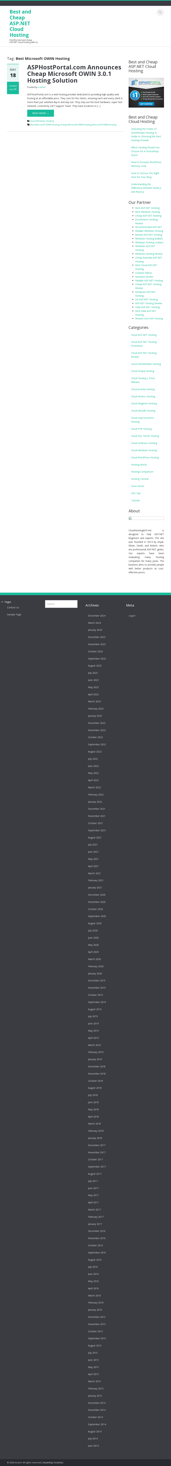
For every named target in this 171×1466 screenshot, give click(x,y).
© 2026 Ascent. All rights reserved (24, 1462)
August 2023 (95, 665)
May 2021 (93, 859)
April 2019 (93, 1037)
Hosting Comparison (142, 471)
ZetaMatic (58, 1462)
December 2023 (96, 637)
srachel (41, 87)
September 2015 (97, 1338)
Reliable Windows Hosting (149, 230)
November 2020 (97, 901)
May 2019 (93, 1030)
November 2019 (97, 987)
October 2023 (95, 651)
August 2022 (95, 751)
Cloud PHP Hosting (141, 428)
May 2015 (93, 1367)
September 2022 (97, 744)
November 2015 (97, 1324)
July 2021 (93, 844)
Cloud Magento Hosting (144, 403)
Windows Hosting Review (148, 253)
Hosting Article (139, 464)
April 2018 (93, 1116)
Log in (132, 615)
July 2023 (93, 672)
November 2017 (97, 1152)
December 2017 (96, 1145)
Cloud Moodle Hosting (143, 410)
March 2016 (94, 1295)
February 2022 (96, 794)
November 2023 (97, 644)
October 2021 (95, 823)
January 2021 (95, 887)
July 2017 (93, 1181)
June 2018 (93, 1102)
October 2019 (95, 994)
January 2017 (95, 1224)
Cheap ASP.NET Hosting (148, 215)
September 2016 (97, 1252)
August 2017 (95, 1173)
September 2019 (97, 1002)
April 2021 (93, 866)
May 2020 (93, 944)
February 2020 (96, 966)
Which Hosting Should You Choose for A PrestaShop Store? (145, 151)
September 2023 (97, 658)
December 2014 (96, 1402)
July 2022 (93, 758)
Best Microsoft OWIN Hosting (44, 124)
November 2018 (97, 1073)
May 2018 (93, 1109)
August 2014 (95, 1431)
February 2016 (96, 1302)
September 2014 (97, 1424)
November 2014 (97, 1409)
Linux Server (137, 486)
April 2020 (93, 951)
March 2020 (94, 959)
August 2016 (95, 1259)
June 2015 (93, 1359)
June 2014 (93, 1445)
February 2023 (96, 708)
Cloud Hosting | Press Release (143, 380)
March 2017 (94, 1209)
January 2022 (95, 801)
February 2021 (96, 880)
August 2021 (95, 837)
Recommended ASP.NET (148, 227)
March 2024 (94, 622)
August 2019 (95, 1009)
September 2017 (97, 1166)
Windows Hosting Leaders (149, 242)
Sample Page (14, 614)
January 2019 (95, 1059)
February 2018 (96, 1130)
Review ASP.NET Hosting (148, 234)
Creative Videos (143, 272)
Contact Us (13, 607)
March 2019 (94, 1045)
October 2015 (95, 1331)
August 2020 (95, 923)
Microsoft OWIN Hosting (104, 124)
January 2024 (95, 629)
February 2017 (96, 1216)
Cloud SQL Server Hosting (145, 435)
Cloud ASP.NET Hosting (143, 334)
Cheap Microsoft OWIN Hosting (75, 124)
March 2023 (94, 701)
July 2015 (93, 1352)
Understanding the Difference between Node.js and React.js (146, 188)
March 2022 (94, 787)
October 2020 (95, 909)
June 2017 (93, 1188)
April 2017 (93, 1202)
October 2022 (95, 737)
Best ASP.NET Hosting (147, 208)
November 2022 (97, 730)
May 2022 (93, 773)
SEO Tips (136, 493)
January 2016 (95, 1309)
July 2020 (93, 930)
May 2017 (93, 1195)
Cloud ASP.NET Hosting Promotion (143, 343)
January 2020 (95, 973)
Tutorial (135, 500)
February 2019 (96, 1052)
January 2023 (95, 715)
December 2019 (96, 980)
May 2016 (93, 1281)
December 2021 (96, 808)
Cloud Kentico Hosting (143, 396)
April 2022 (93, 780)
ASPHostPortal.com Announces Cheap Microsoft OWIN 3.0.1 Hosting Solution (74, 73)
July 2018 (93, 1095)
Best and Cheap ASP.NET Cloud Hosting (20, 23)
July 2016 (93, 1266)
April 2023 (93, 694)
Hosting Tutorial (139, 478)
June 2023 (93, 680)
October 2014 (95, 1417)
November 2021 (97, 816)
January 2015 (95, 1395)
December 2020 (96, 894)
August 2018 (95, 1087)
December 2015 (96, 1317)
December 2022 (96, 723)
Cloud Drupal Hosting (142, 371)
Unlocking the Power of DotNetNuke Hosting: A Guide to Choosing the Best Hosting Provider (146, 134)
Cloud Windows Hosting (42, 120)
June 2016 (93, 1274)
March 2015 (94, 1381)
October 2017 (95, 1159)
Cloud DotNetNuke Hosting (146, 364)
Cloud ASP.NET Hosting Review (143, 354)
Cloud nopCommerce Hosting (142, 419)
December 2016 (96, 1231)
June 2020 (93, 937)
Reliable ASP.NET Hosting (149, 280)
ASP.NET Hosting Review (148, 303)
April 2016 (93, 1288)
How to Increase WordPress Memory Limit (146, 164)
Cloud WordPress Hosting (145, 457)
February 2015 (96, 1388)
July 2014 (93, 1438)
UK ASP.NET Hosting (146, 299)
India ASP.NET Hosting (147, 307)
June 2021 (93, 851)
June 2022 (93, 766)
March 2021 (94, 873)
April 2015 (93, 1374)
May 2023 (93, 687)
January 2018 (95, 1138)
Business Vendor (144, 276)
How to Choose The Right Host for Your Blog (145, 175)
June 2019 (93, 1023)
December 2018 (96, 1066)
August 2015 (95, 1345)
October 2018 (95, 1080)
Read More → (40, 113)
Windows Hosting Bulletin (149, 238)
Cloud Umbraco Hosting (144, 443)
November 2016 (97, 1238)
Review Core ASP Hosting (149, 318)
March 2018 (94, 1123)
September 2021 (97, 830)
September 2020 (97, 916)
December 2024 (96, 615)
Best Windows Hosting (147, 211)
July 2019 (93, 1016)
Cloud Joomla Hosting (143, 389)
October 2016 (95, 1245)
